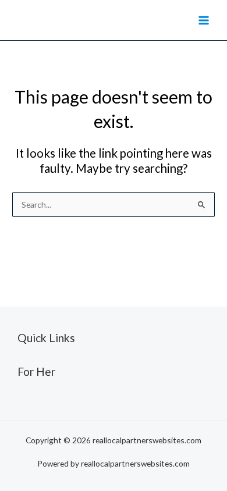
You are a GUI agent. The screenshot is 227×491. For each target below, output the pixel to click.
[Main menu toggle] (204, 20)
